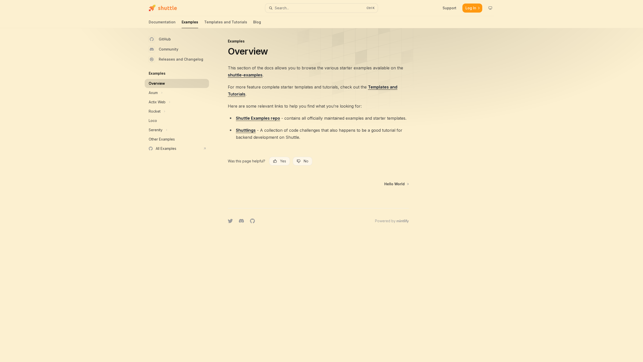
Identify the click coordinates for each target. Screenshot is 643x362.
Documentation (162, 22)
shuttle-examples (245, 74)
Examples (190, 22)
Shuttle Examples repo (258, 118)
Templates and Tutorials (225, 22)
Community (168, 49)
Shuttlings (246, 130)
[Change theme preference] (490, 8)
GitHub (165, 39)
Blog (257, 22)
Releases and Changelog (181, 59)
